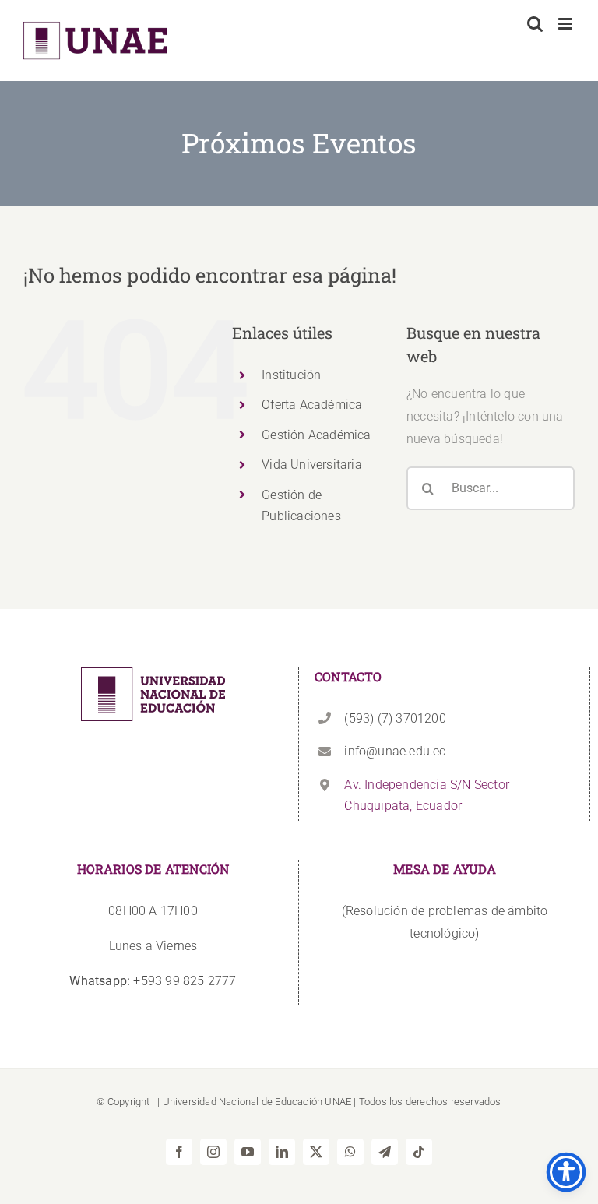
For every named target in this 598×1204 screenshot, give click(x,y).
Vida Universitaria (312, 464)
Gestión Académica (316, 435)
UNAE (338, 1101)
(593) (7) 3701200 (394, 718)
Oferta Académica (312, 404)
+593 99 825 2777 (152, 980)
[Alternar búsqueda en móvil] (535, 24)
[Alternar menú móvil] (566, 24)
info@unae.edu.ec (394, 751)
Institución (291, 375)
